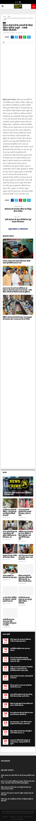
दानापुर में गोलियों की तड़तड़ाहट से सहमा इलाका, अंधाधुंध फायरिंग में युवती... (20, 742)
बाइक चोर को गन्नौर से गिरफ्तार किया (10, 556)
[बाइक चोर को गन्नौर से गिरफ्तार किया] (10, 549)
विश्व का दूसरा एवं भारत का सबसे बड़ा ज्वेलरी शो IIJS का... (21, 686)
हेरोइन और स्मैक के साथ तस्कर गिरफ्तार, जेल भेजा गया (18, 494)
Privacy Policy (28, 817)
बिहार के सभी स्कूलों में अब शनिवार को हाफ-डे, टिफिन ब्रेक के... (21, 704)
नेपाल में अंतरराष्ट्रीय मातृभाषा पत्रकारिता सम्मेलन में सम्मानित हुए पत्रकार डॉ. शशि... (20, 659)
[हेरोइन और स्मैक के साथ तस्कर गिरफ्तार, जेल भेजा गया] (18, 487)
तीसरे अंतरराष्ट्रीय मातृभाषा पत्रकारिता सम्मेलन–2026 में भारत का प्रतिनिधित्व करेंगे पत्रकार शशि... (21, 668)
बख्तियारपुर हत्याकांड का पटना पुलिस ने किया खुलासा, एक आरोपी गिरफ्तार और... (25, 535)
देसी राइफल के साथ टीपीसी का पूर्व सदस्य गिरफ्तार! (18, 220)
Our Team (20, 817)
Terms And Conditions (17, 819)
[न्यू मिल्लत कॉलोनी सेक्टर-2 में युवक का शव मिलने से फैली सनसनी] (10, 503)
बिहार (4, 22)
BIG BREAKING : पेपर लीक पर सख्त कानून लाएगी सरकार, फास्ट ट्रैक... (21, 723)
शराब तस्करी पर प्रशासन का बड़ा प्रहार (10, 577)
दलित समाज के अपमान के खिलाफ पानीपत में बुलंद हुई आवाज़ (20, 640)
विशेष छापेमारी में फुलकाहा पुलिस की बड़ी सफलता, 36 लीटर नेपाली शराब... (25, 578)
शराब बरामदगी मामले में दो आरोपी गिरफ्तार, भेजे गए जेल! (24, 512)
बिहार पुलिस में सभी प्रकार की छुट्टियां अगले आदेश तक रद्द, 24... (21, 732)
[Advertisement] (18, 79)
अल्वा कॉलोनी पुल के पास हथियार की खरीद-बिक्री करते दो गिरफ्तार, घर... (10, 534)
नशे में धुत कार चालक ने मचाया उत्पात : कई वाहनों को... (25, 557)
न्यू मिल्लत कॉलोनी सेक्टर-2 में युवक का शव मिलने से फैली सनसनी (10, 512)
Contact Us (13, 817)
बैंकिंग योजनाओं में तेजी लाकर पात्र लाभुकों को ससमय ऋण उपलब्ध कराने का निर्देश (17, 318)
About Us (5, 817)
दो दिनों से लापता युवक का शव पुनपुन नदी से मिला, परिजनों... (25, 600)
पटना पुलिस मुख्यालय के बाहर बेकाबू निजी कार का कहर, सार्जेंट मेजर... (21, 695)
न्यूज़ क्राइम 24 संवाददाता (9, 32)
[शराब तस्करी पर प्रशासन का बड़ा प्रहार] (10, 569)
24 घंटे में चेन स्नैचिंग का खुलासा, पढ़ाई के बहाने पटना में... (10, 599)
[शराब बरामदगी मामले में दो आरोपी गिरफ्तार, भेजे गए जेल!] (25, 503)
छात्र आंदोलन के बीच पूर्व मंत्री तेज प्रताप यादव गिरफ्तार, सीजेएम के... (21, 713)
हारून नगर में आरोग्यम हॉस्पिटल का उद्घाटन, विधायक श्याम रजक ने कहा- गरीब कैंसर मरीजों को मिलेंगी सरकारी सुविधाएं (17, 290)
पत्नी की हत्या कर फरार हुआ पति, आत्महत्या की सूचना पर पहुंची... (9, 622)
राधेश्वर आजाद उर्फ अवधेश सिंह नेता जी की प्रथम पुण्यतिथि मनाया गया (16, 262)
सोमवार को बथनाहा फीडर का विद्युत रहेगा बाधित (18, 210)
